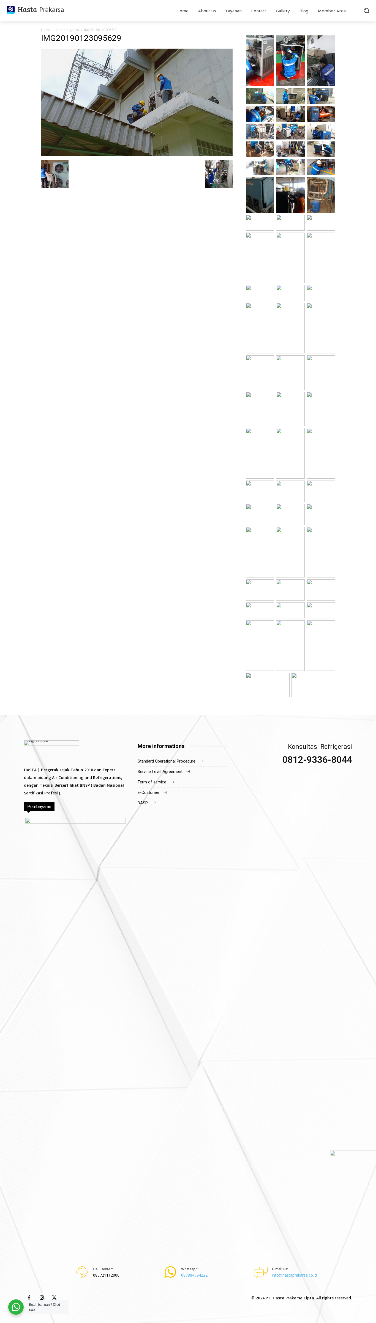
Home (46, 29)
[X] (54, 1298)
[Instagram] (42, 1298)
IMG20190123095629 (81, 38)
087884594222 (194, 1275)
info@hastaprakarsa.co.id (294, 1275)
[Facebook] (29, 1298)
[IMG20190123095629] (137, 154)
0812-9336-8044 (317, 759)
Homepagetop (67, 29)
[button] (366, 10)
